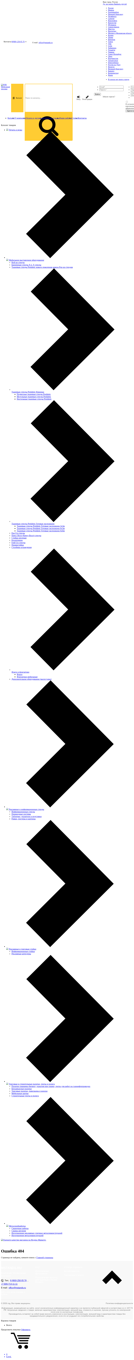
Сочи (110, 46)
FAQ (37, 1267)
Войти (97, 94)
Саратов (111, 19)
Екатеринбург (113, 12)
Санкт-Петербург (114, 54)
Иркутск (111, 29)
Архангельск (113, 61)
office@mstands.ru (46, 43)
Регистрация (87, 99)
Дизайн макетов (71, 1271)
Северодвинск (113, 27)
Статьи (75, 118)
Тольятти (111, 50)
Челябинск (112, 16)
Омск (110, 56)
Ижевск (111, 10)
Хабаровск (112, 48)
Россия (110, 8)
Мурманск (112, 25)
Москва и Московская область (120, 33)
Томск (110, 42)
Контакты (82, 118)
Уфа (109, 44)
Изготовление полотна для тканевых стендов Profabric (46, 1279)
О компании (20, 118)
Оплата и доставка (34, 118)
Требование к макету (74, 1275)
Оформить (25, 1329)
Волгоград (112, 31)
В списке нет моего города (118, 79)
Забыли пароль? (109, 97)
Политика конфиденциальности (119, 1303)
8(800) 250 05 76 (18, 42)
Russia (110, 75)
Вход (78, 99)
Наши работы (65, 118)
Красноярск (112, 21)
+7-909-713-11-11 (9, 1284)
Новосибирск (113, 63)
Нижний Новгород (115, 14)
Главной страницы (44, 1257)
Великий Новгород (115, 69)
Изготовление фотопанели (42, 1272)
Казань (110, 35)
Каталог (19, 98)
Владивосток (113, 58)
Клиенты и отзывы (50, 118)
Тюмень (111, 52)
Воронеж (111, 40)
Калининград (113, 73)
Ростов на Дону (114, 65)
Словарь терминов (73, 1267)
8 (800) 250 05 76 (18, 1280)
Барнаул (111, 71)
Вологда (111, 67)
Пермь (110, 37)
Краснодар (112, 23)
